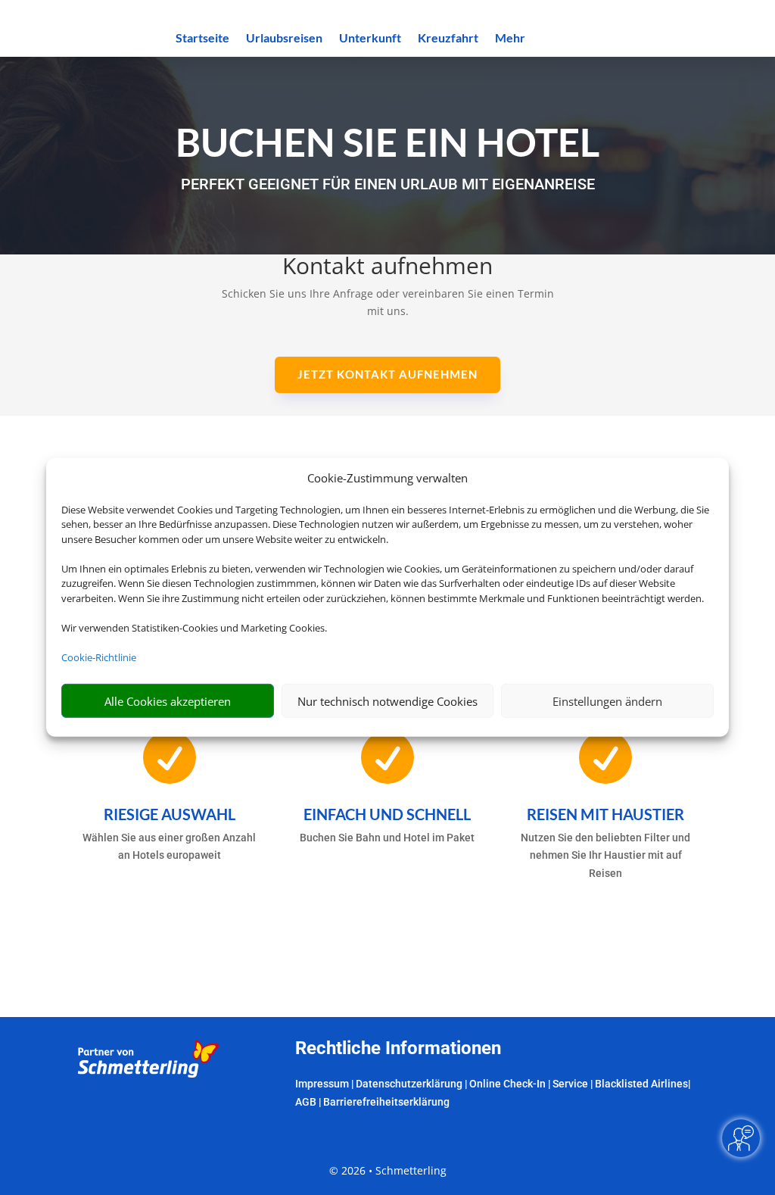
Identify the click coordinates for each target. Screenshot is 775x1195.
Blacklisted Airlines (641, 1084)
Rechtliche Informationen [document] (398, 1049)
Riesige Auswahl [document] (169, 814)
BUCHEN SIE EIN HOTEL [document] (387, 142)
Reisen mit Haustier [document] (605, 814)
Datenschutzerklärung (409, 1084)
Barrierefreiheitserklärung (386, 1102)
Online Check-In (507, 1084)
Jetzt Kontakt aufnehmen (387, 374)
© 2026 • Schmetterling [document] (388, 1170)
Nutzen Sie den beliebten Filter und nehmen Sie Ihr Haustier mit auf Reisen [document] (605, 856)
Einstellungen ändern (607, 701)
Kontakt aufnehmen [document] (387, 267)
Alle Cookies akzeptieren (167, 701)
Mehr (510, 39)
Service (570, 1084)
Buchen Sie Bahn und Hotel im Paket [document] (387, 838)
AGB (305, 1102)
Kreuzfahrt (448, 39)
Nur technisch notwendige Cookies (387, 701)
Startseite (202, 39)
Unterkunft (370, 39)
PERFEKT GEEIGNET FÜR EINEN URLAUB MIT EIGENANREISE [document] (388, 184)
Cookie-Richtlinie (98, 657)
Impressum (322, 1084)
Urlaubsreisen (284, 39)
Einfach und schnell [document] (387, 814)
